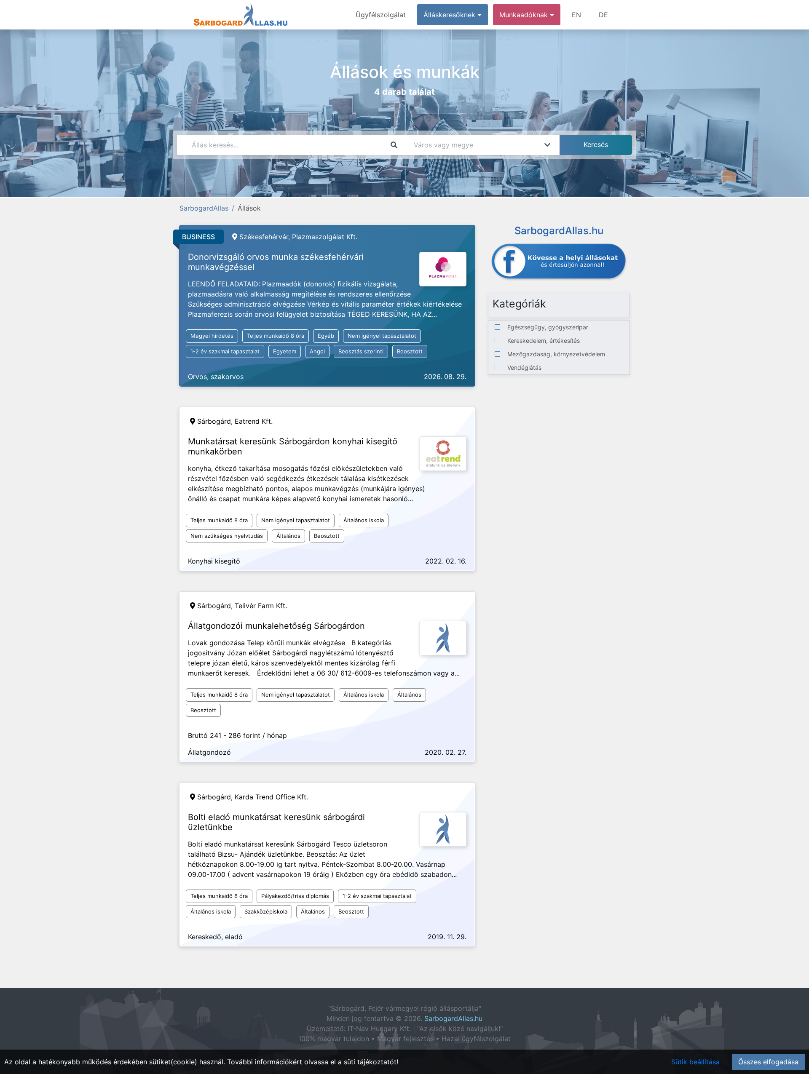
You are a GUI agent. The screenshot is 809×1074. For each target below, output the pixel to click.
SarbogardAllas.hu (453, 1018)
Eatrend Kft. (254, 421)
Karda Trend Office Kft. (271, 797)
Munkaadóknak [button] (524, 15)
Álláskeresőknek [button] (450, 15)
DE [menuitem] (603, 15)
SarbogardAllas (203, 208)
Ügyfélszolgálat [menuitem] (381, 15)
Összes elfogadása (768, 1062)
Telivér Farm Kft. (261, 605)
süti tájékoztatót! (371, 1062)
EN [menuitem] (576, 15)
